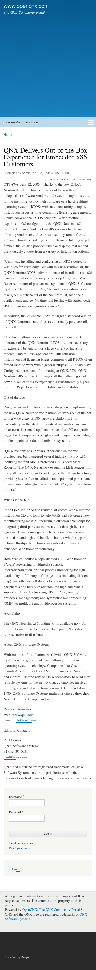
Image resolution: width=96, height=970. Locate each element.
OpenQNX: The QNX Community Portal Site (54, 909)
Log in (51, 179)
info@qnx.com (25, 719)
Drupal (25, 957)
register (63, 179)
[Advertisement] (48, 63)
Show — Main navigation (20, 122)
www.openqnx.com (26, 5)
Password (15, 812)
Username (15, 797)
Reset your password (21, 848)
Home (8, 134)
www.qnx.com (23, 714)
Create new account (21, 843)
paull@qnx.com (15, 756)
